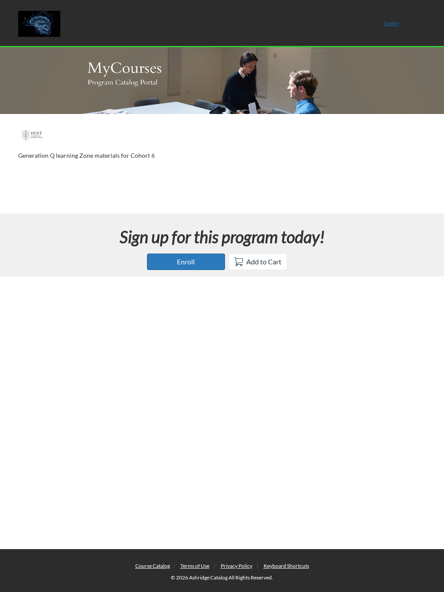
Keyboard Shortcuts (286, 566)
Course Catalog (152, 566)
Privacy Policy (236, 566)
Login (391, 23)
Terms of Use (194, 566)
